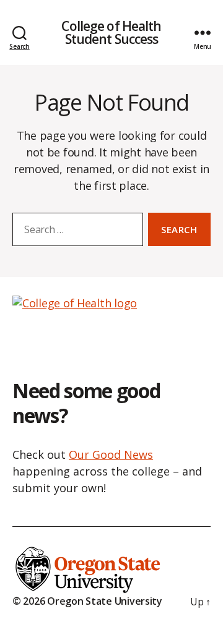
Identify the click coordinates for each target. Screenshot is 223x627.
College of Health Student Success (111, 33)
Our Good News (111, 454)
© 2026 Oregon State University (87, 601)
